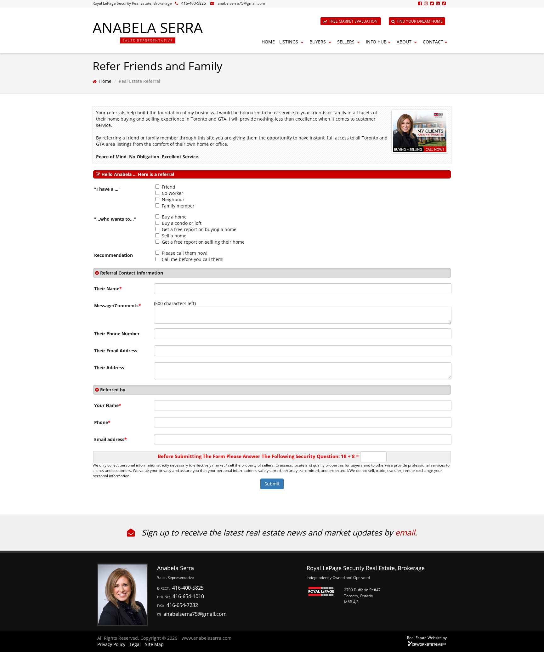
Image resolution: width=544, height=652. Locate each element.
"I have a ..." (107, 189)
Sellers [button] (346, 42)
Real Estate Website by (427, 637)
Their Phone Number (116, 334)
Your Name (107, 405)
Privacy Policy (111, 644)
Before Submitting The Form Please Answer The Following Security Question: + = (258, 456)
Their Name (108, 289)
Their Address (109, 368)
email (405, 532)
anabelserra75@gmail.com (241, 3)
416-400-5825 (193, 3)
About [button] (405, 42)
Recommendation (113, 255)
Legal (135, 644)
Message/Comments (117, 306)
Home (268, 42)
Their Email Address (115, 351)
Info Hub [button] (376, 42)
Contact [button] (433, 42)
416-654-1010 (188, 596)
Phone (102, 422)
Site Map (154, 644)
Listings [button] (289, 42)
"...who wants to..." (115, 219)
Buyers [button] (318, 42)
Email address (110, 439)
